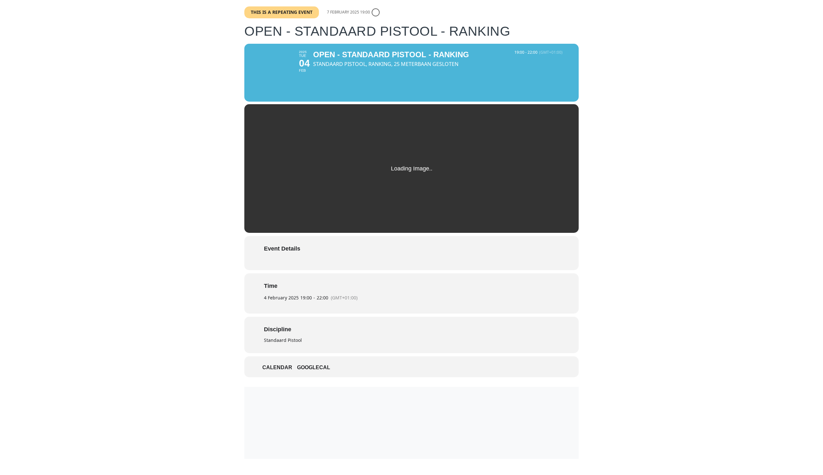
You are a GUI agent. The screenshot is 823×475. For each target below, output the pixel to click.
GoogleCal (313, 367)
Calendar (277, 367)
